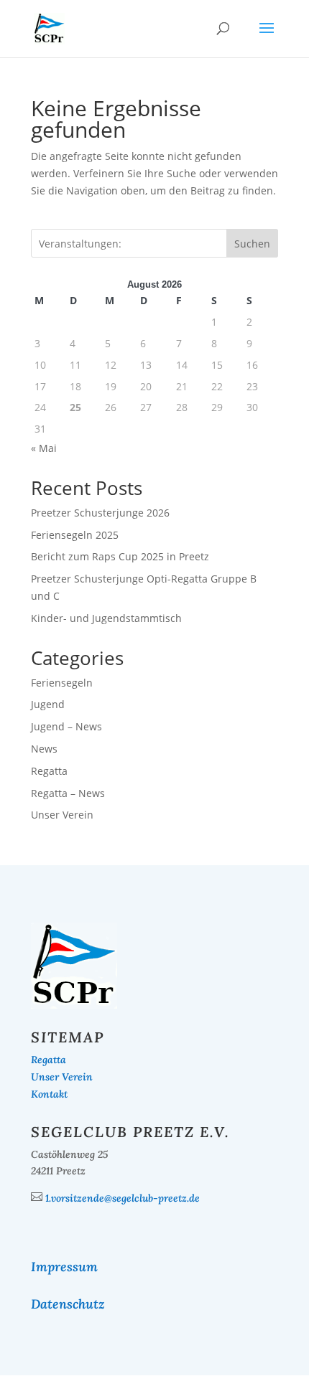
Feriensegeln (62, 682)
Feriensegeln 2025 (75, 535)
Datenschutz (68, 1304)
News (44, 748)
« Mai (44, 448)
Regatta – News (68, 793)
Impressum (64, 1266)
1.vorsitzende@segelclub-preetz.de (122, 1198)
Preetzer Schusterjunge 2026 (100, 512)
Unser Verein (62, 814)
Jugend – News (66, 726)
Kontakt (49, 1094)
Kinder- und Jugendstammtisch (106, 618)
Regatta (49, 771)
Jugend (48, 704)
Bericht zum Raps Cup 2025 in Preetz (120, 556)
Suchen (252, 243)
